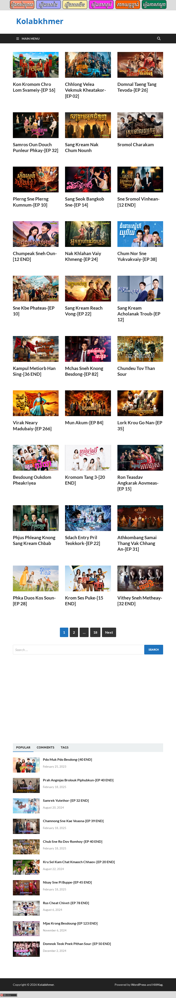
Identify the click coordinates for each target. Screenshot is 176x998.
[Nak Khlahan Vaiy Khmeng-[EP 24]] (88, 234)
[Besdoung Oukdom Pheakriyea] (36, 458)
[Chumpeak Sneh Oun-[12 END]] (36, 234)
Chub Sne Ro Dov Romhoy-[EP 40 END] (72, 841)
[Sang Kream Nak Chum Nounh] (88, 125)
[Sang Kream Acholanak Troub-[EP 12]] (140, 288)
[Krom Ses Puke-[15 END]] (88, 578)
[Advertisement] (49, 698)
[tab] (23, 747)
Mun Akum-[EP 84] (84, 422)
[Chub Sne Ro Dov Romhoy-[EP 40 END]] (26, 842)
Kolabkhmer (39, 21)
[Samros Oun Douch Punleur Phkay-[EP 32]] (36, 125)
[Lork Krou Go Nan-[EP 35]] (140, 403)
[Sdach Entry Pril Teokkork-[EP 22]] (88, 518)
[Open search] (159, 39)
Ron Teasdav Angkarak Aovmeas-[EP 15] (138, 482)
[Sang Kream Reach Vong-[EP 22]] (88, 288)
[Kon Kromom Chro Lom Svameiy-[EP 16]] (36, 65)
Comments (45, 747)
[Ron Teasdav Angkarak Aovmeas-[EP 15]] (140, 458)
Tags (64, 747)
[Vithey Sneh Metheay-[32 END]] (140, 578)
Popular (23, 747)
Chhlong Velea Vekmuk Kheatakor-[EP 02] (85, 90)
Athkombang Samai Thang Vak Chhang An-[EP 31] (137, 543)
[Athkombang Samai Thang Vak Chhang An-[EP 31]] (140, 518)
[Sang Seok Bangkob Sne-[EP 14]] (88, 179)
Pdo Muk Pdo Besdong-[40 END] (67, 759)
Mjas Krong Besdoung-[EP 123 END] (70, 923)
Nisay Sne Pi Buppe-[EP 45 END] (67, 882)
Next (109, 632)
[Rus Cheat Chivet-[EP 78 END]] (26, 903)
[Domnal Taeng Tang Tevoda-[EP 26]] (140, 65)
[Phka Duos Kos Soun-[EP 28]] (36, 578)
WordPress (138, 984)
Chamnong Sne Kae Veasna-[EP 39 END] (73, 821)
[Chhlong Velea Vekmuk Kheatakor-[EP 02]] (88, 65)
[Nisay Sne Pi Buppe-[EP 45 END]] (26, 883)
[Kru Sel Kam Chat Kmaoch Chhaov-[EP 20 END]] (26, 862)
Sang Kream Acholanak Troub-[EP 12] (138, 313)
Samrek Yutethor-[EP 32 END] (66, 800)
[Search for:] (88, 649)
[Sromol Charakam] (140, 125)
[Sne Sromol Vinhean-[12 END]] (140, 179)
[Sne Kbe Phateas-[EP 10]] (36, 288)
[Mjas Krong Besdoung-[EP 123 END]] (26, 924)
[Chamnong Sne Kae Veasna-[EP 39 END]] (26, 821)
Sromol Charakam (135, 144)
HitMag (157, 984)
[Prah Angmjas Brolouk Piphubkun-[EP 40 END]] (26, 780)
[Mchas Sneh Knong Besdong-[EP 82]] (88, 349)
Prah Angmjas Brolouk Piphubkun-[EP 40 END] (78, 780)
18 (95, 632)
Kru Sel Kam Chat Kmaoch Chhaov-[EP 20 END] (79, 862)
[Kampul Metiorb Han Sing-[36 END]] (36, 349)
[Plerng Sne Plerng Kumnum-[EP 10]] (36, 179)
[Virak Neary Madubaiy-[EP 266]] (36, 403)
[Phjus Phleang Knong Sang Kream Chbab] (36, 518)
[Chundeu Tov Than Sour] (140, 349)
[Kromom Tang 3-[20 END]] (88, 458)
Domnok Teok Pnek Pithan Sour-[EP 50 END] (77, 944)
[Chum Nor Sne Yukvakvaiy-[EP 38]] (140, 234)
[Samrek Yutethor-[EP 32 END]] (26, 801)
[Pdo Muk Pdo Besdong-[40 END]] (26, 760)
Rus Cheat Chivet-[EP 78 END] (66, 903)
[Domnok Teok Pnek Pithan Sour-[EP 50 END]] (26, 944)
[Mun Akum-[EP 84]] (88, 403)
